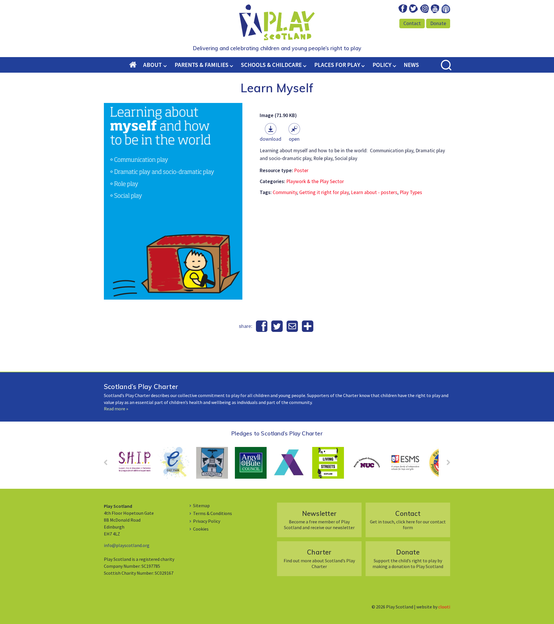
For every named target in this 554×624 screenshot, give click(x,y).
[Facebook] (261, 326)
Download (270, 139)
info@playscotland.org (126, 545)
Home (136, 65)
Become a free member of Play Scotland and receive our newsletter (319, 519)
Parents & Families (202, 65)
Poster (301, 170)
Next (445, 464)
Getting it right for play (324, 192)
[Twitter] (277, 326)
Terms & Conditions (212, 513)
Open (294, 139)
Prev (108, 464)
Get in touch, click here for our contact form (408, 519)
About (152, 65)
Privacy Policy (206, 521)
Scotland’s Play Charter (141, 386)
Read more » (116, 408)
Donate (438, 23)
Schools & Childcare (271, 65)
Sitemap (201, 505)
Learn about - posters (374, 192)
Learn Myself (277, 87)
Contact (412, 23)
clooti (444, 607)
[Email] (292, 326)
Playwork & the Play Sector (315, 181)
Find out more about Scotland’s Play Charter (319, 558)
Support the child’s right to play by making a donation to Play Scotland (408, 558)
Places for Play (337, 65)
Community (285, 192)
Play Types (411, 192)
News (411, 65)
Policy (382, 65)
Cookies (201, 529)
